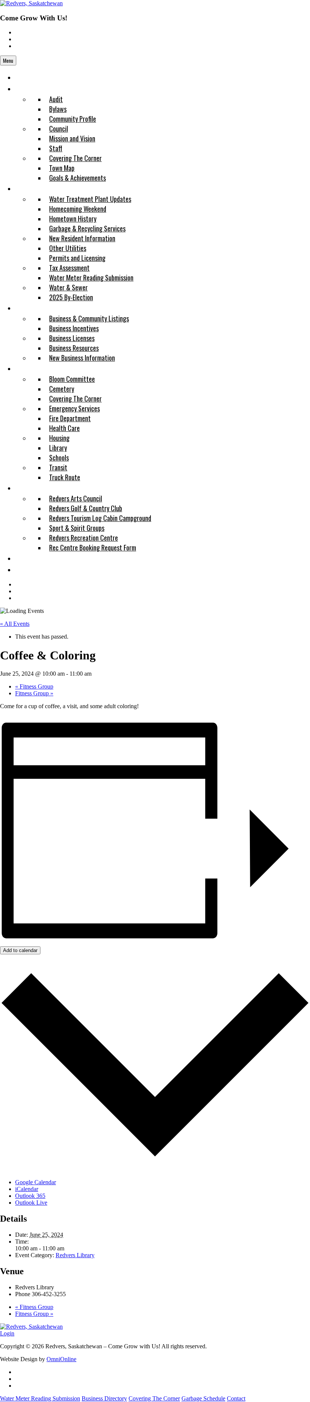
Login (7, 1333)
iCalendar (26, 1189)
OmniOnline (61, 1359)
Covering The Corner (154, 1398)
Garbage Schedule (203, 1398)
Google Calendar (35, 1182)
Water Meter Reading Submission (40, 1398)
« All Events (14, 623)
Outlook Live (31, 1202)
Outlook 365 (30, 1196)
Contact (236, 1398)
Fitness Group (34, 686)
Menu (8, 60)
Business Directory (104, 1398)
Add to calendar (20, 950)
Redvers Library (75, 1255)
